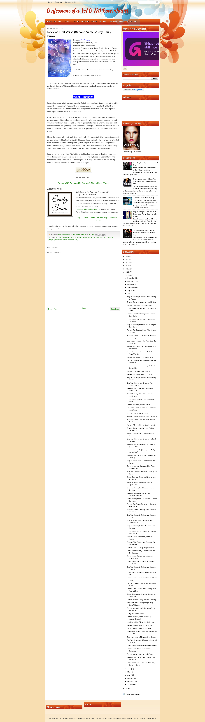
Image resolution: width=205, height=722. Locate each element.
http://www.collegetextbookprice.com (145, 718)
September (131, 287)
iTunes (106, 183)
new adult (110, 237)
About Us (58, 2)
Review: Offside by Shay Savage (138, 371)
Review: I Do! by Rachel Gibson (138, 413)
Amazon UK (75, 183)
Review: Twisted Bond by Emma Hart (140, 625)
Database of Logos (101, 718)
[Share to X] (100, 235)
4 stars (66, 22)
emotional (88, 237)
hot (94, 237)
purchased (58, 240)
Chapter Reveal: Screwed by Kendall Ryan (141, 302)
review (122, 22)
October (130, 284)
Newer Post (52, 309)
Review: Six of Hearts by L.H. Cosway (140, 374)
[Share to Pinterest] (105, 235)
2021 (127, 256)
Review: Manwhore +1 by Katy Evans (140, 357)
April (129, 675)
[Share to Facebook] (103, 235)
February (130, 681)
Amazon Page (102, 217)
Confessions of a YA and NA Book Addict (72, 234)
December (131, 278)
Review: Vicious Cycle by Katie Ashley (140, 654)
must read (99, 237)
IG (100, 220)
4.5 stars (75, 22)
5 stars (94, 22)
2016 (127, 272)
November (131, 281)
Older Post (115, 309)
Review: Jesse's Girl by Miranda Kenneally (141, 600)
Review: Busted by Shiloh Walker (138, 405)
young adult (132, 22)
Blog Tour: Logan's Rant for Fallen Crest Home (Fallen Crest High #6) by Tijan (144, 214)
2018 (127, 266)
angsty (64, 237)
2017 (127, 269)
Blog (78, 217)
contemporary (79, 237)
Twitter (92, 217)
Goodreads (113, 217)
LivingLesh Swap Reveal (135, 614)
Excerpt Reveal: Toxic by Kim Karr (139, 628)
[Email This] (96, 235)
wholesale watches (114, 718)
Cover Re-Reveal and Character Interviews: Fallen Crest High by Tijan (144, 232)
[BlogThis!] (98, 235)
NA (100, 22)
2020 (127, 259)
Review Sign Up (70, 2)
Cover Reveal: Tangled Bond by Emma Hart (142, 646)
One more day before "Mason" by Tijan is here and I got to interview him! (144, 181)
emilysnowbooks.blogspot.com (88, 209)
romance (71, 240)
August (130, 291)
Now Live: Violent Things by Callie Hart (140, 622)
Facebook (85, 217)
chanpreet (71, 237)
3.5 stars (57, 22)
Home (50, 2)
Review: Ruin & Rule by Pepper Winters (140, 548)
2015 (127, 275)
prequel (51, 240)
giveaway (113, 22)
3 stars (49, 22)
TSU (96, 220)
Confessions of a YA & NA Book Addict (87, 10)
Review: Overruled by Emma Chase (139, 305)
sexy (76, 240)
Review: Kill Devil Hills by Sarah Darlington (141, 425)
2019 (127, 263)
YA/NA (105, 22)
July (129, 294)
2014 (127, 688)
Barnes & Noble (89, 183)
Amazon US (63, 183)
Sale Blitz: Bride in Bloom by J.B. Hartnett (141, 637)
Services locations (127, 718)
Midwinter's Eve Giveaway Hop (143, 198)
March (129, 678)
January (130, 684)
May (129, 672)
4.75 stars (85, 22)
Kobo (99, 183)
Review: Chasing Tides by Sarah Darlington (142, 416)
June (129, 669)
